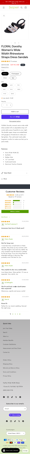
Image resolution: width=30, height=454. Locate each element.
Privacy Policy (7, 376)
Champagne (15, 74)
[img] (5, 222)
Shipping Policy (5, 67)
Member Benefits (8, 340)
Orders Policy (7, 360)
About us (5, 336)
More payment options (15, 121)
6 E (12, 85)
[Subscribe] (25, 409)
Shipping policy (21, 450)
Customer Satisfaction (9, 344)
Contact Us (6, 352)
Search (5, 332)
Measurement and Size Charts (12, 348)
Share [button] (5, 179)
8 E (5, 89)
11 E (5, 94)
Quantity (3, 101)
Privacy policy (22, 448)
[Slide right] (18, 43)
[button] (4, 8)
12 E (13, 94)
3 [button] (15, 314)
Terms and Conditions (9, 372)
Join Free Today (7, 328)
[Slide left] (11, 43)
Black (5, 74)
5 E (4, 85)
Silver (6, 78)
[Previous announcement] (3, 2)
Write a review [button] (15, 211)
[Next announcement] (27, 2)
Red (13, 78)
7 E (19, 85)
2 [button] (12, 314)
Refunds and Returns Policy (11, 368)
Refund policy (13, 448)
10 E (19, 89)
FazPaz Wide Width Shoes (14, 445)
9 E (12, 89)
